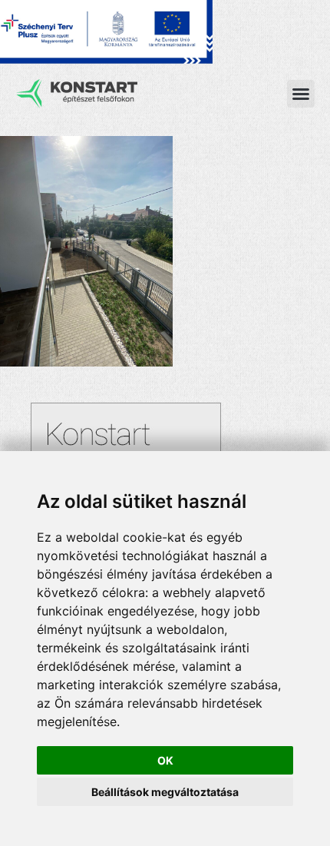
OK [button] (165, 760)
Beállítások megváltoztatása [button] (165, 791)
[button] (301, 94)
